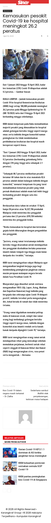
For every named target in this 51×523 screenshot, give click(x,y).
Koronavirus (7, 11)
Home (5, 6)
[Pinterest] (19, 42)
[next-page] (9, 490)
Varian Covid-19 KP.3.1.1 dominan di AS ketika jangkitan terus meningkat (32, 452)
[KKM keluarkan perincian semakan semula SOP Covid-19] (10, 466)
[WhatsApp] (25, 42)
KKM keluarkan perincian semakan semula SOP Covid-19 (31, 466)
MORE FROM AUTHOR (15, 442)
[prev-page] (4, 490)
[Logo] (23, 3)
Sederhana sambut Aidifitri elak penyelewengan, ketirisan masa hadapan (37, 395)
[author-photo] (25, 423)
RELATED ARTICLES (14, 438)
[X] (12, 42)
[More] (32, 42)
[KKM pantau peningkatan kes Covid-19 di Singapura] (10, 480)
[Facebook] (5, 42)
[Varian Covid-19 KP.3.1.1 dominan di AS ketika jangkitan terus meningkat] (10, 453)
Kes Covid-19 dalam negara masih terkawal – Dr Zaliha (13, 393)
